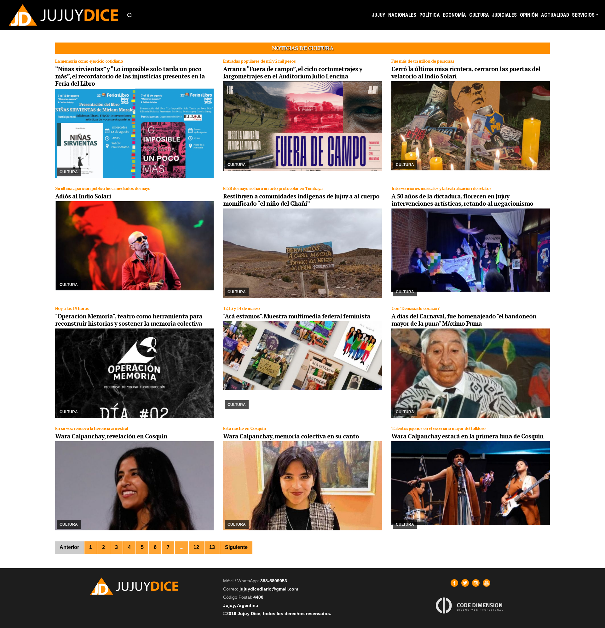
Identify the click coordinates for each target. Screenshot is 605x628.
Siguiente (236, 547)
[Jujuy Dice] (63, 15)
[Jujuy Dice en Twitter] (465, 583)
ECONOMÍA (454, 15)
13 (212, 547)
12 (196, 547)
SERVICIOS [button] (583, 15)
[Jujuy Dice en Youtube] (486, 583)
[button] (129, 15)
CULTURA (479, 15)
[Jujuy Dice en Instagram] (476, 583)
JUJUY (378, 15)
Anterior (69, 547)
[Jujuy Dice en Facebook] (454, 583)
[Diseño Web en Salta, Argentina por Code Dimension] (470, 605)
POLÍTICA (429, 15)
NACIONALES (402, 15)
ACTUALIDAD (555, 15)
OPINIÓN (529, 15)
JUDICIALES (504, 15)
